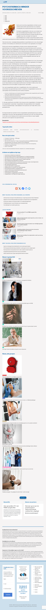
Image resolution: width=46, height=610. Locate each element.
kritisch (17, 131)
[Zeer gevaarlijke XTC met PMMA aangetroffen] (12, 364)
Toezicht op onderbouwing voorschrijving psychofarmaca (16, 163)
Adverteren (37, 584)
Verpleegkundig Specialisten (24, 129)
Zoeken (36, 592)
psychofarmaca (36, 129)
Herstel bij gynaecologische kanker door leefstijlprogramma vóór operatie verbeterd (19, 423)
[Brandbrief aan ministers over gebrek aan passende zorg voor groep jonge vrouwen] (12, 314)
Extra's (36, 589)
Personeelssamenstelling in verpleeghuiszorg (13, 168)
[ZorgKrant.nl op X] (19, 188)
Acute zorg (4, 375)
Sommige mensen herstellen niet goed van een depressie (14, 349)
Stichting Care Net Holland (20, 604)
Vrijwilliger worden (38, 574)
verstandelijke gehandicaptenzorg (8, 131)
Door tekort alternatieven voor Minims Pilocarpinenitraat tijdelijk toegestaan (19, 157)
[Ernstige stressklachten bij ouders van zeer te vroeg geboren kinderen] (12, 268)
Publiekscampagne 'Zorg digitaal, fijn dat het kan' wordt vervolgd (15, 492)
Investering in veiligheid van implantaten (13, 155)
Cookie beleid (29, 606)
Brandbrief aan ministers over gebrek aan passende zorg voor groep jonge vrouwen (19, 326)
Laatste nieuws (38, 577)
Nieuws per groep (38, 578)
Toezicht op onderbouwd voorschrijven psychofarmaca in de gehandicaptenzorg (20, 122)
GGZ (43, 12)
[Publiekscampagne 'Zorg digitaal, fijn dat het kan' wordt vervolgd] (12, 479)
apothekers (16, 129)
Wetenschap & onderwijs (7, 444)
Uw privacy (35, 606)
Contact (36, 587)
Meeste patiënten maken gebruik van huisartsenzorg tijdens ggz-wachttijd (17, 303)
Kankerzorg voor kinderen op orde (11, 171)
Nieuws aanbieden (38, 582)
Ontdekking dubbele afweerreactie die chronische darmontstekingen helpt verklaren (19, 446)
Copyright (16, 606)
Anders (3, 398)
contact (12, 558)
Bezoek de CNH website (23, 578)
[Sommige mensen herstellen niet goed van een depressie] (12, 336)
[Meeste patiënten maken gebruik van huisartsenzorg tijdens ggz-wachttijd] (12, 291)
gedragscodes (34, 556)
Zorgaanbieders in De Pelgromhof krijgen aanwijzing (15, 174)
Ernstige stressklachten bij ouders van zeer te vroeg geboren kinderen (16, 280)
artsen (11, 129)
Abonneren (8, 594)
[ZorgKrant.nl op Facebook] (23, 188)
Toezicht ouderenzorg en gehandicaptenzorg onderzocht (16, 170)
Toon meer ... (23, 497)
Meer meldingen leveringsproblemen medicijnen (14, 160)
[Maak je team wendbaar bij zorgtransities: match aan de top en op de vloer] (12, 456)
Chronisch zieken (5, 490)
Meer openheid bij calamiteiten (11, 164)
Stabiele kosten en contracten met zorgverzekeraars (15, 167)
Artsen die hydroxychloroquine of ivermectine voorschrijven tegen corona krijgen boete (21, 161)
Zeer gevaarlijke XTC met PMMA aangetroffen (12, 377)
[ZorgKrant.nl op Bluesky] (26, 188)
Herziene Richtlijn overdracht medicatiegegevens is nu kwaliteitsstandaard (19, 156)
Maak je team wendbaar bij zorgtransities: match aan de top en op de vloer (17, 469)
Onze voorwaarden (38, 586)
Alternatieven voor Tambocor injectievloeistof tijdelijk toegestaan (17, 159)
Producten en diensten (6, 467)
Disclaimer (11, 606)
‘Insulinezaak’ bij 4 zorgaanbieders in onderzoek (14, 172)
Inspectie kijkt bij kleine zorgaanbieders (12, 165)
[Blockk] (5, 2)
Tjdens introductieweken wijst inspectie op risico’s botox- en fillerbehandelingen (18, 400)
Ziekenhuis (4, 421)
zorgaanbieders (5, 129)
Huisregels (20, 606)
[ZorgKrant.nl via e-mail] (29, 188)
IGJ (31, 129)
